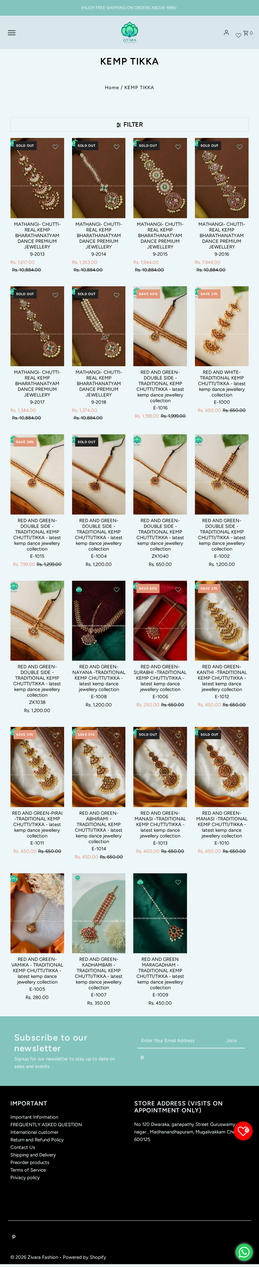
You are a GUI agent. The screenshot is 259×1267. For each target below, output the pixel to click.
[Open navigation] (59, 33)
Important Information (34, 1117)
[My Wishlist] (238, 32)
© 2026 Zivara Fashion (34, 1257)
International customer (34, 1132)
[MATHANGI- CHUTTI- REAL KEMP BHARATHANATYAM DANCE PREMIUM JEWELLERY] (37, 178)
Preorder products (29, 1162)
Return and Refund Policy (37, 1140)
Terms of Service (28, 1170)
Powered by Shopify (84, 1257)
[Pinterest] (142, 1059)
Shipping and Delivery (33, 1155)
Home (112, 87)
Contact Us (22, 1147)
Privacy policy (25, 1177)
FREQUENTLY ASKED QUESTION (46, 1124)
